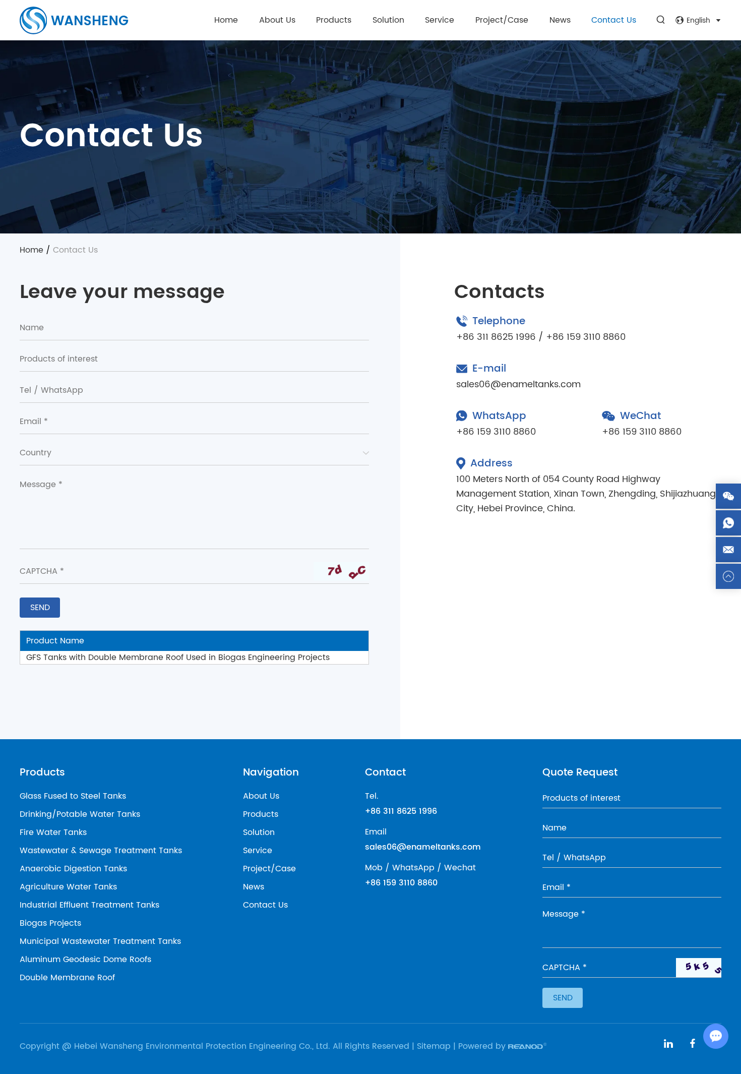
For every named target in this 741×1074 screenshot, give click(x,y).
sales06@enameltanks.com (518, 384)
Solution (388, 20)
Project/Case (501, 20)
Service (439, 20)
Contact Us (613, 20)
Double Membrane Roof (67, 977)
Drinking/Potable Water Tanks (80, 814)
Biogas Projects (50, 923)
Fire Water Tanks (53, 832)
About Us (277, 20)
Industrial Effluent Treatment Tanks (89, 905)
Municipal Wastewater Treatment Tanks (100, 941)
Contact (385, 772)
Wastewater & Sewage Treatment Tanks (101, 850)
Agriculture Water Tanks (68, 886)
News (560, 20)
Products (333, 20)
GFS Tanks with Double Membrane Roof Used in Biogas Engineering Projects (178, 657)
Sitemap (434, 1046)
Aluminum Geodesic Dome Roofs (85, 959)
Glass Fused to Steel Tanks (73, 796)
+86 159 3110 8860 (496, 432)
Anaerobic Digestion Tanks (73, 868)
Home (226, 20)
